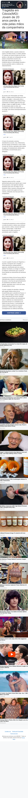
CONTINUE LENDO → (14, 313)
